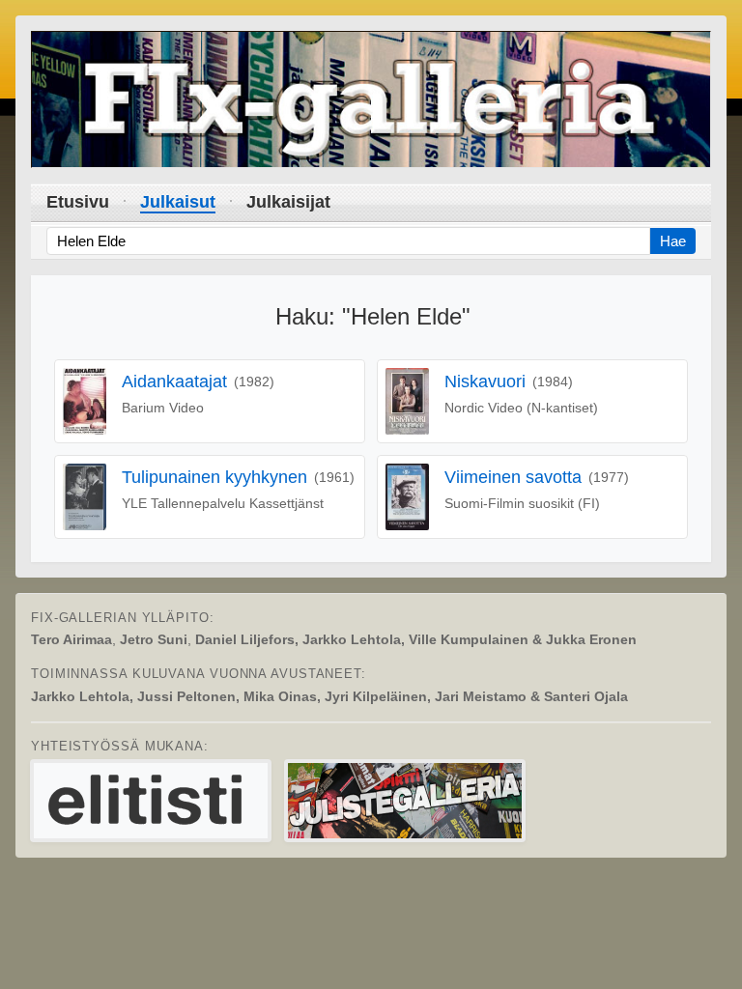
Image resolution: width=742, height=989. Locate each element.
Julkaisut (177, 202)
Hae (673, 241)
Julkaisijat (288, 202)
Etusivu (77, 202)
